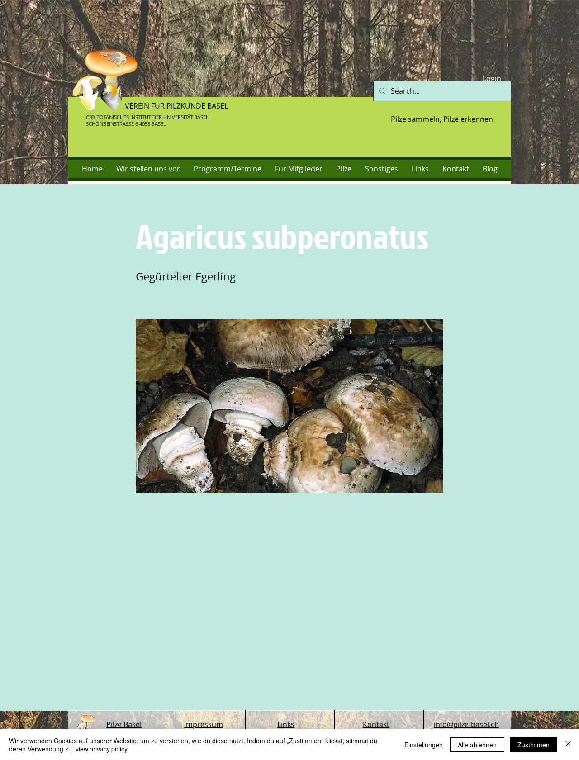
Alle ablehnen (477, 744)
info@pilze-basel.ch (466, 724)
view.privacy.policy (102, 748)
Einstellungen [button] (423, 744)
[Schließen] (568, 744)
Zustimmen (533, 744)
